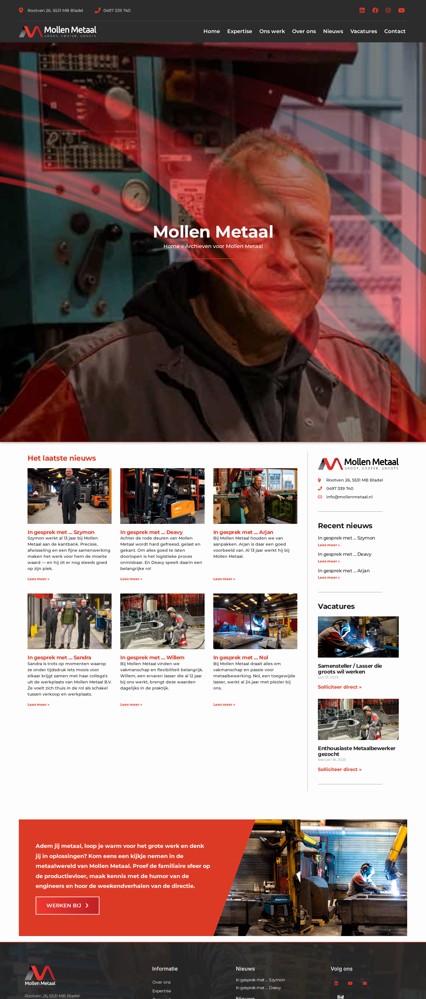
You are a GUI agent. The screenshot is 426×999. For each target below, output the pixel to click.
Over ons (304, 31)
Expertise (239, 31)
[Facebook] (375, 10)
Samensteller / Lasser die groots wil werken (350, 669)
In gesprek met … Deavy (151, 532)
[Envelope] (364, 983)
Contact (395, 31)
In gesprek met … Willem (152, 657)
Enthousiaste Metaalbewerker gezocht (357, 751)
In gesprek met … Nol (240, 657)
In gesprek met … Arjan (243, 532)
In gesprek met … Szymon (61, 532)
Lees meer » (39, 579)
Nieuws (333, 31)
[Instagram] (388, 10)
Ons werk (272, 31)
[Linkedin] (362, 10)
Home (211, 31)
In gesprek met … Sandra (59, 657)
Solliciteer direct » (340, 687)
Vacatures (363, 31)
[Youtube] (401, 10)
